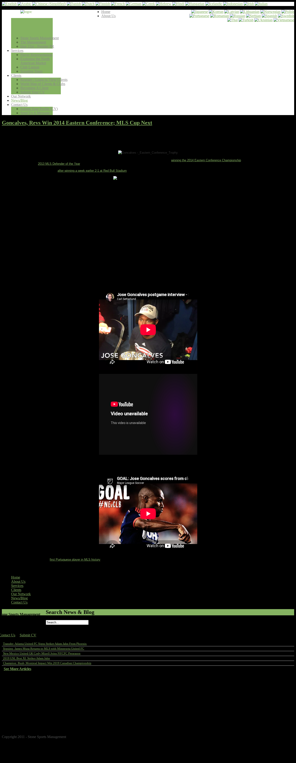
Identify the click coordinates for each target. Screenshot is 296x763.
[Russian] (237, 16)
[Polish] (287, 11)
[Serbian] (253, 16)
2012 (17, 722)
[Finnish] (103, 4)
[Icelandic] (213, 4)
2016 (17, 706)
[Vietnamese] (284, 20)
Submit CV (28, 635)
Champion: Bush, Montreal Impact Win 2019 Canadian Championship (47, 663)
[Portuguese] (199, 16)
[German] (133, 4)
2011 (17, 727)
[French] (118, 4)
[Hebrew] (163, 4)
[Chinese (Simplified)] (49, 4)
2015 (17, 710)
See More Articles (17, 669)
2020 (17, 689)
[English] (9, 4)
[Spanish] (269, 16)
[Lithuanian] (249, 11)
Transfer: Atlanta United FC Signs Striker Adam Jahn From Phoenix (45, 643)
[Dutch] (88, 4)
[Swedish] (286, 16)
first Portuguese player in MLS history (75, 559)
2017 (17, 702)
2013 (17, 718)
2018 (17, 697)
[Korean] (216, 11)
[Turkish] (246, 20)
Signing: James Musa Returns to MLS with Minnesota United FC (43, 648)
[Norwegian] (270, 11)
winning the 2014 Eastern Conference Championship (206, 160)
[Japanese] (199, 11)
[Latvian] (231, 11)
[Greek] (148, 4)
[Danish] (74, 4)
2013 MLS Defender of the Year (59, 163)
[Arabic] (24, 4)
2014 (17, 714)
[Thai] (232, 20)
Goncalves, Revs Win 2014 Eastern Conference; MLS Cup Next (77, 123)
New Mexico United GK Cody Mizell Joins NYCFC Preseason (41, 653)
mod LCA (289, 733)
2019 (17, 693)
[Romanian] (219, 16)
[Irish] (249, 4)
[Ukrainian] (263, 20)
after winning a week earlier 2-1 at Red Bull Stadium (92, 170)
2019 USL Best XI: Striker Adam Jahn (26, 658)
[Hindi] (178, 4)
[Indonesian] (233, 4)
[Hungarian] (194, 4)
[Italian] (261, 4)
